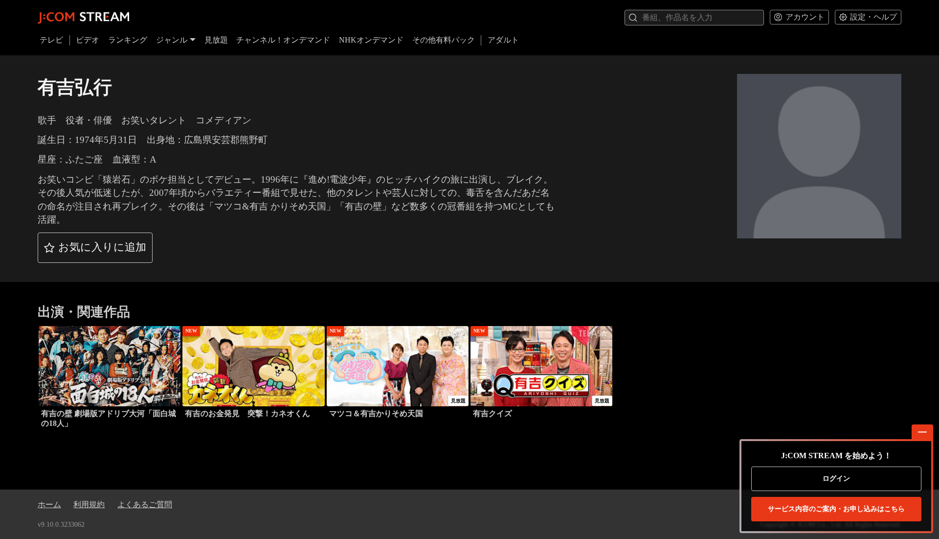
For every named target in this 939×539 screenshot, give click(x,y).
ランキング (127, 40)
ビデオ (87, 40)
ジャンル (171, 40)
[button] (95, 248)
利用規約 (89, 504)
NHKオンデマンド (371, 40)
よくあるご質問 (144, 504)
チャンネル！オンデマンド (283, 40)
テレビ (51, 40)
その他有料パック (443, 40)
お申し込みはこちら (836, 509)
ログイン (836, 478)
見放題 (216, 40)
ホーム (49, 504)
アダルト (503, 40)
